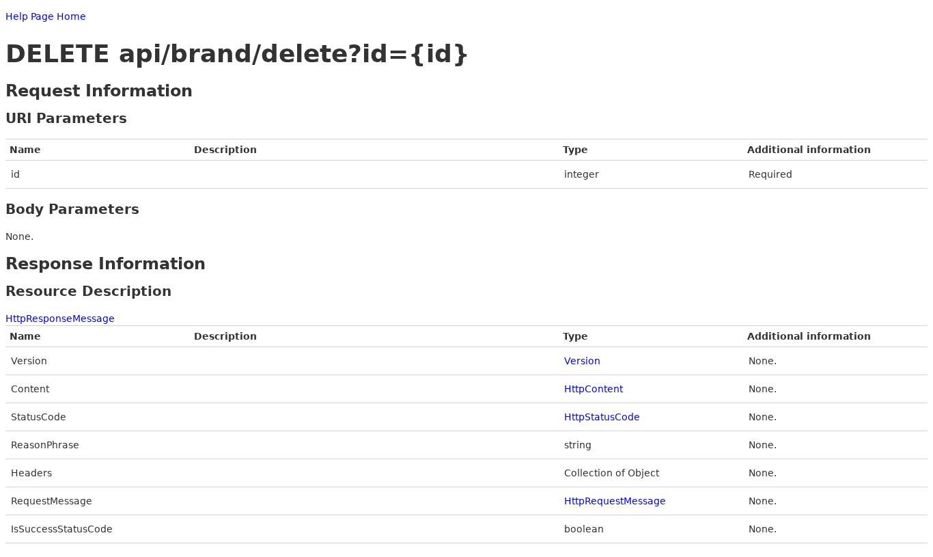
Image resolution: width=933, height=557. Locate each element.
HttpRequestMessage (615, 500)
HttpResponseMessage (60, 318)
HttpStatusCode (602, 416)
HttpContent (593, 388)
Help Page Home (45, 16)
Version (582, 360)
